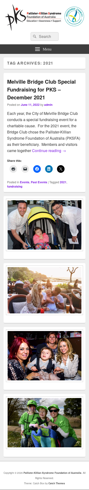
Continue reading (49, 150)
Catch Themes (56, 483)
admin (48, 104)
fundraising (14, 186)
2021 (63, 182)
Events (24, 182)
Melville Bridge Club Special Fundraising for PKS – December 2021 (41, 89)
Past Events (39, 182)
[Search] (34, 36)
